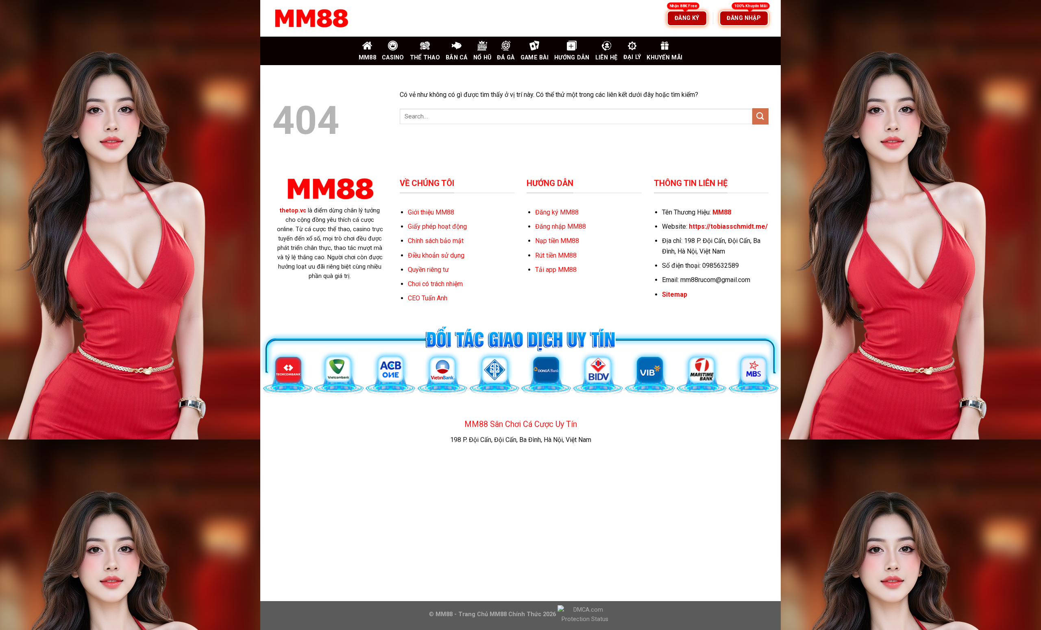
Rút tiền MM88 (556, 255)
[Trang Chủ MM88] (311, 18)
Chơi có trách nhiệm (435, 284)
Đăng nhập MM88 (560, 226)
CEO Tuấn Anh (427, 298)
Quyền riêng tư (428, 269)
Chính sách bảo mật (436, 241)
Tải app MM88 (556, 269)
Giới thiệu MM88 (431, 212)
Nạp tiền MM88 (557, 241)
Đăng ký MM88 (557, 212)
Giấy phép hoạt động (437, 226)
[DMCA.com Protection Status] (584, 613)
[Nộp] (760, 116)
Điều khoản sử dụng (436, 255)
